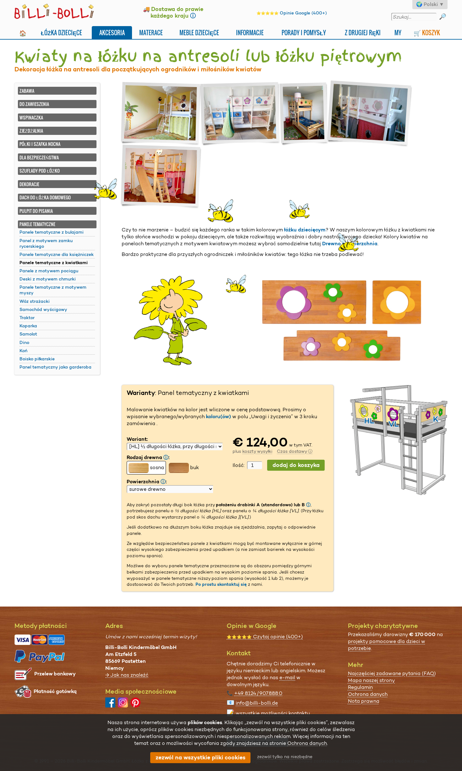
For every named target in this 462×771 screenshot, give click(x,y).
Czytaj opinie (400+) (265, 637)
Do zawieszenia (34, 104)
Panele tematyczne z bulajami (51, 232)
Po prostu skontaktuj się (221, 584)
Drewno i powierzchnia (349, 244)
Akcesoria (112, 32)
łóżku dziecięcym (305, 230)
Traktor (27, 317)
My (397, 32)
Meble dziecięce (199, 32)
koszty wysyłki (257, 451)
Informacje (250, 32)
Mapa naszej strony (371, 680)
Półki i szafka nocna (39, 144)
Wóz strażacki (34, 301)
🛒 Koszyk (427, 32)
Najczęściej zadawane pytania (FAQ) (392, 673)
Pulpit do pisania (36, 211)
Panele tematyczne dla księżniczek (56, 254)
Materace (151, 32)
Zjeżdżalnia (31, 130)
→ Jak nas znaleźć (126, 675)
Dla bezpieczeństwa (39, 157)
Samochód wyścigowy (43, 309)
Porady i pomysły (304, 32)
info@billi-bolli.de (257, 703)
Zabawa (26, 90)
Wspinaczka (31, 117)
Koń (23, 350)
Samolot (28, 334)
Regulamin (360, 687)
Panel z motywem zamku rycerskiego (46, 243)
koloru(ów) (218, 416)
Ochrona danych (368, 694)
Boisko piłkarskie (37, 359)
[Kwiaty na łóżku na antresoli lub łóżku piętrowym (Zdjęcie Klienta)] (161, 114)
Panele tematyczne (37, 224)
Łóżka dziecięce (61, 32)
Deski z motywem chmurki (47, 279)
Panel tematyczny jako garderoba (55, 367)
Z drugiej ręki (363, 32)
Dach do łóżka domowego (45, 197)
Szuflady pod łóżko (39, 170)
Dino (24, 342)
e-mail (287, 677)
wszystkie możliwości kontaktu (273, 713)
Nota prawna (363, 701)
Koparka (28, 326)
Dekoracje (29, 184)
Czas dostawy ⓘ (294, 451)
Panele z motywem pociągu (48, 271)
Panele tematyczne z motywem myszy (52, 290)
